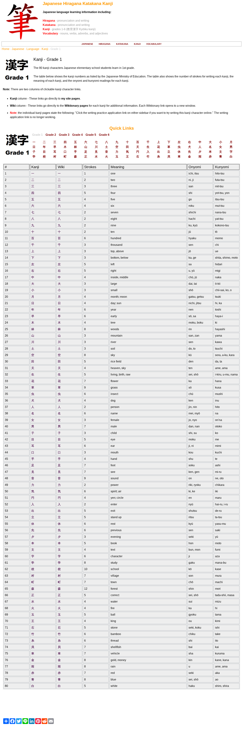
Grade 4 (77, 134)
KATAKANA (122, 44)
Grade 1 (37, 134)
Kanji (45, 48)
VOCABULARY (154, 44)
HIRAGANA (104, 44)
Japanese (18, 48)
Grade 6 (104, 134)
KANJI (137, 44)
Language (33, 48)
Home (5, 48)
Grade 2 (51, 134)
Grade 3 (64, 134)
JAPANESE (87, 44)
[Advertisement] (121, 704)
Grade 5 (91, 134)
